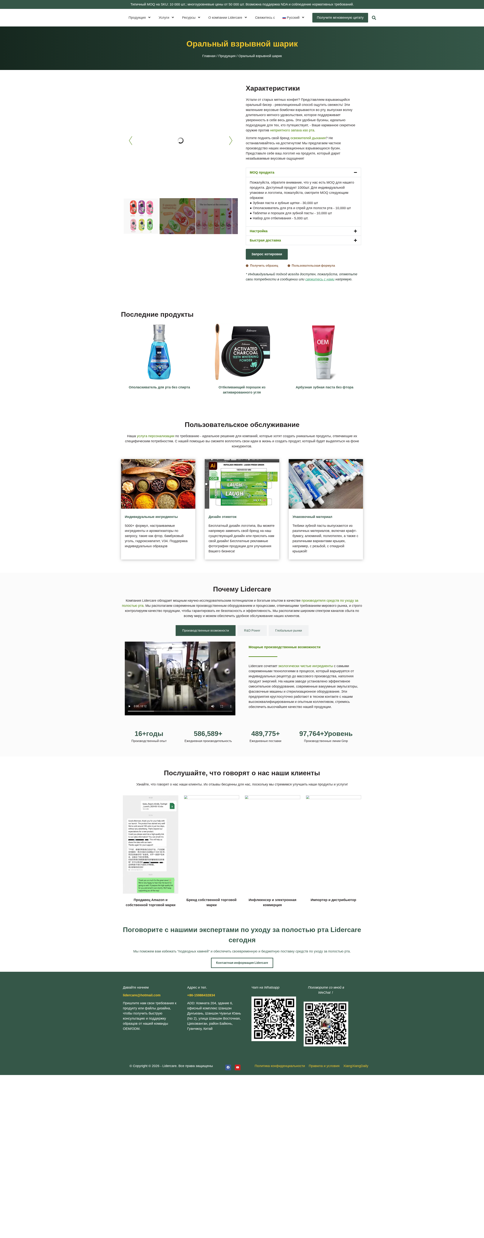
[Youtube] (237, 1067)
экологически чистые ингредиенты (305, 666)
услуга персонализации (155, 436)
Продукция (227, 56)
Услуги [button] (164, 17)
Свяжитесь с (265, 17)
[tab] (206, 630)
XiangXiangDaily (355, 1066)
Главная (209, 56)
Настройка (259, 231)
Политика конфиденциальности (280, 1066)
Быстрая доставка (265, 240)
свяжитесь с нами (319, 279)
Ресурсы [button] (188, 17)
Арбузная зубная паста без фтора (324, 387)
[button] (294, 18)
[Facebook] (228, 1067)
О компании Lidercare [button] (225, 17)
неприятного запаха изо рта (292, 130)
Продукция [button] (137, 17)
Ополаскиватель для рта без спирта (159, 387)
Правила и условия (324, 1066)
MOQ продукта (262, 172)
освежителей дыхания (308, 138)
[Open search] (374, 18)
